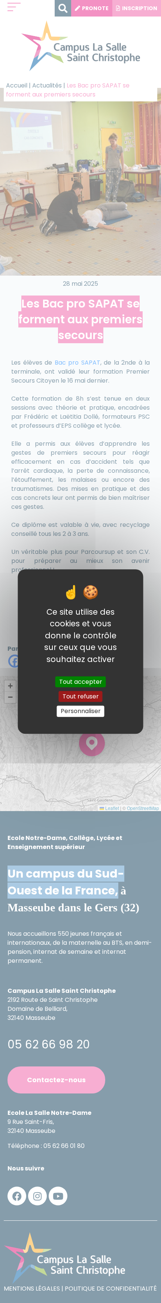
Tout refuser (81, 696)
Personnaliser (81, 711)
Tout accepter (80, 681)
